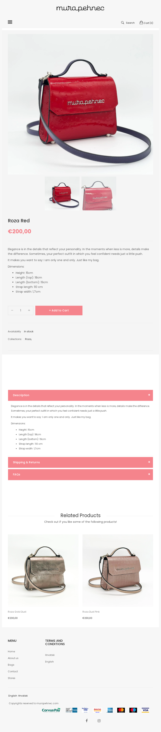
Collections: (15, 339)
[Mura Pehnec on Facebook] (86, 720)
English (49, 661)
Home (11, 651)
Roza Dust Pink (91, 611)
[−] (12, 311)
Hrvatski (50, 655)
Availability (14, 331)
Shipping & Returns (26, 462)
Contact (13, 671)
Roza (28, 339)
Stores (11, 678)
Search (130, 22)
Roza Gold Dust (17, 611)
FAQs (16, 474)
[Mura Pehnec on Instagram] (99, 720)
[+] (29, 311)
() (148, 23)
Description (21, 395)
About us (13, 658)
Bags (11, 664)
